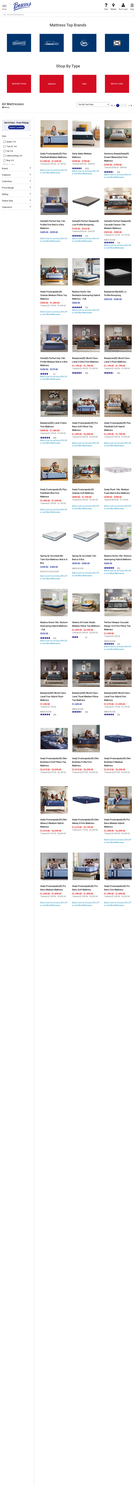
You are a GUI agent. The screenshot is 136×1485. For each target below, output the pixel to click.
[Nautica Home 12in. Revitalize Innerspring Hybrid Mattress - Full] (86, 272)
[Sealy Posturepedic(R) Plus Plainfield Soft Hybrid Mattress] (118, 403)
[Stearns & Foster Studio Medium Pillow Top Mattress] (86, 602)
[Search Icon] (4, 14)
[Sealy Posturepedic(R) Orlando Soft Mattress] (86, 469)
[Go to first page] (112, 105)
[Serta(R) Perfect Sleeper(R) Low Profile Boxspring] (86, 201)
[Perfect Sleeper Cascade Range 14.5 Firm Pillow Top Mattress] (118, 602)
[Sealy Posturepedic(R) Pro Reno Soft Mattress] (86, 866)
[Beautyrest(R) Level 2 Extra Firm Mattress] (54, 403)
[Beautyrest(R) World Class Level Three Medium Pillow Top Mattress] (86, 673)
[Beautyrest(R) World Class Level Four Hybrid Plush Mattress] (54, 673)
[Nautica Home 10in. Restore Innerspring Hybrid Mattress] (118, 536)
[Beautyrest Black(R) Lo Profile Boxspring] (118, 272)
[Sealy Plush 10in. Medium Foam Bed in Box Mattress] (118, 469)
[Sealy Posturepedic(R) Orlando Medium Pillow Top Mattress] (54, 272)
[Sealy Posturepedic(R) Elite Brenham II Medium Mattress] (118, 738)
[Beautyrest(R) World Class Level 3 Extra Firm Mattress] (86, 338)
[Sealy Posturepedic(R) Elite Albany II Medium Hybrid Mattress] (54, 800)
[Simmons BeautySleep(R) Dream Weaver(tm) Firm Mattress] (118, 134)
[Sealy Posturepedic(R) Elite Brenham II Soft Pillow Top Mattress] (54, 738)
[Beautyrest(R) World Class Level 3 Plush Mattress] (118, 338)
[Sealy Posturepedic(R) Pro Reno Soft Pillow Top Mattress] (86, 403)
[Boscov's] (22, 6)
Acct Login (123, 9)
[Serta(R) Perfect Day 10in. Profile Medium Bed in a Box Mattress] (54, 338)
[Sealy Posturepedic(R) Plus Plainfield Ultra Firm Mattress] (54, 469)
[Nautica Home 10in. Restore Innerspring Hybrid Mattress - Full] (54, 602)
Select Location (16, 127)
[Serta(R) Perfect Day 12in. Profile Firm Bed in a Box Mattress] (54, 201)
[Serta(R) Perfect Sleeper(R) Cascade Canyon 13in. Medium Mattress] (118, 201)
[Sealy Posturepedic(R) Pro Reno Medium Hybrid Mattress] (118, 800)
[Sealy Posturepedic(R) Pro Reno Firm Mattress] (118, 866)
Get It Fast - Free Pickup (16, 122)
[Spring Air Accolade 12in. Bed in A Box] (86, 536)
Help (106, 9)
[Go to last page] (130, 105)
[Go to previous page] (115, 105)
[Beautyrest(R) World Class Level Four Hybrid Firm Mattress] (118, 673)
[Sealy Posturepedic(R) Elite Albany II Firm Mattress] (86, 800)
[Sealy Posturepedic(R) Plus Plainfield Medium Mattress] (54, 134)
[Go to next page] (128, 105)
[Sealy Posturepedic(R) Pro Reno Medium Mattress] (54, 866)
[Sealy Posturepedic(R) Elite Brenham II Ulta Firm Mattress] (86, 738)
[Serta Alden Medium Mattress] (86, 134)
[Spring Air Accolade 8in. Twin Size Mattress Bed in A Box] (54, 536)
